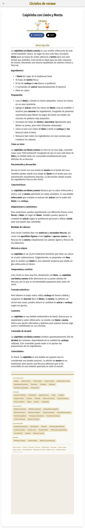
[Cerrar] (3, 3)
